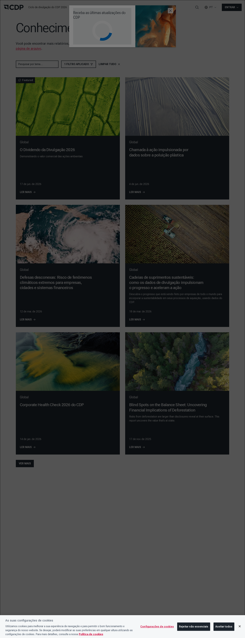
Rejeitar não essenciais (193, 626)
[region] (122, 626)
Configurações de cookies (157, 626)
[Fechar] (239, 626)
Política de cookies (91, 634)
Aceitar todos (223, 626)
